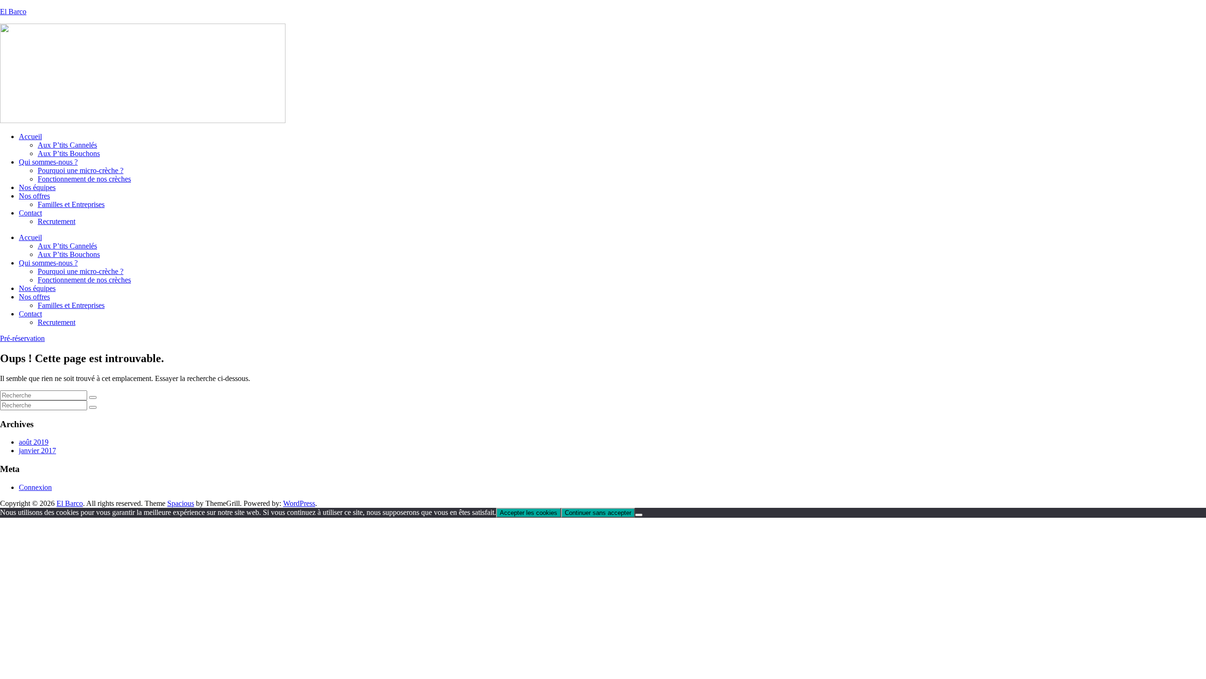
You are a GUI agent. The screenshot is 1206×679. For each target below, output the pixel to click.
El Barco (13, 12)
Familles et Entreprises (71, 204)
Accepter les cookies (528, 512)
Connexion (35, 487)
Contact (30, 213)
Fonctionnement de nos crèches (84, 179)
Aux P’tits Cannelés (67, 145)
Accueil (30, 136)
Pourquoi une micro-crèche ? (80, 170)
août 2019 (34, 442)
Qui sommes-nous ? (48, 162)
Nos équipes (37, 187)
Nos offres (34, 196)
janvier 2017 (37, 451)
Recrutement (56, 221)
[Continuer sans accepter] (639, 514)
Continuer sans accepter (598, 512)
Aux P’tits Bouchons (69, 153)
